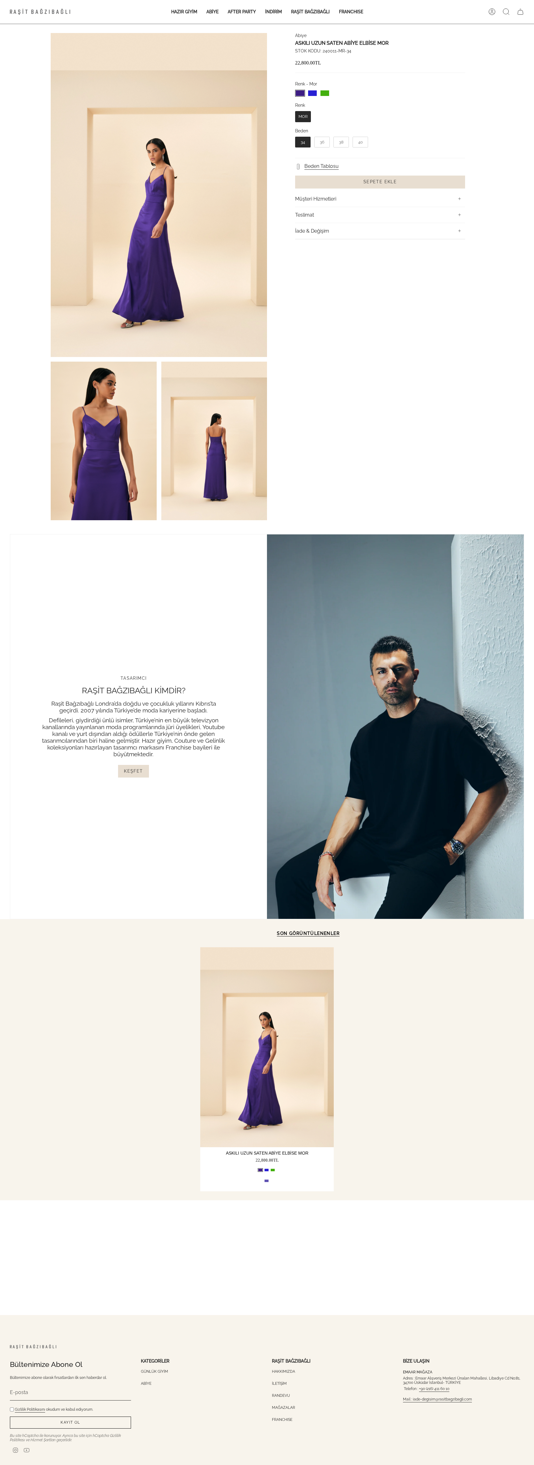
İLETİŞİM (279, 1383)
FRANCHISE (282, 1419)
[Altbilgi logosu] (33, 1346)
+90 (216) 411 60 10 (434, 1389)
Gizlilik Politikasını (30, 1409)
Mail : (408, 1399)
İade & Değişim (312, 231)
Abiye (301, 35)
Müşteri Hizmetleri (315, 199)
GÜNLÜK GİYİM (154, 1371)
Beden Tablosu (321, 166)
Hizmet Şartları (43, 1440)
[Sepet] (520, 11)
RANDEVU (281, 1395)
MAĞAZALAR (283, 1407)
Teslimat (304, 215)
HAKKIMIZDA (283, 1371)
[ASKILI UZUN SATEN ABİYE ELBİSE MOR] (267, 1047)
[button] (184, 12)
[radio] (300, 93)
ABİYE (146, 1383)
